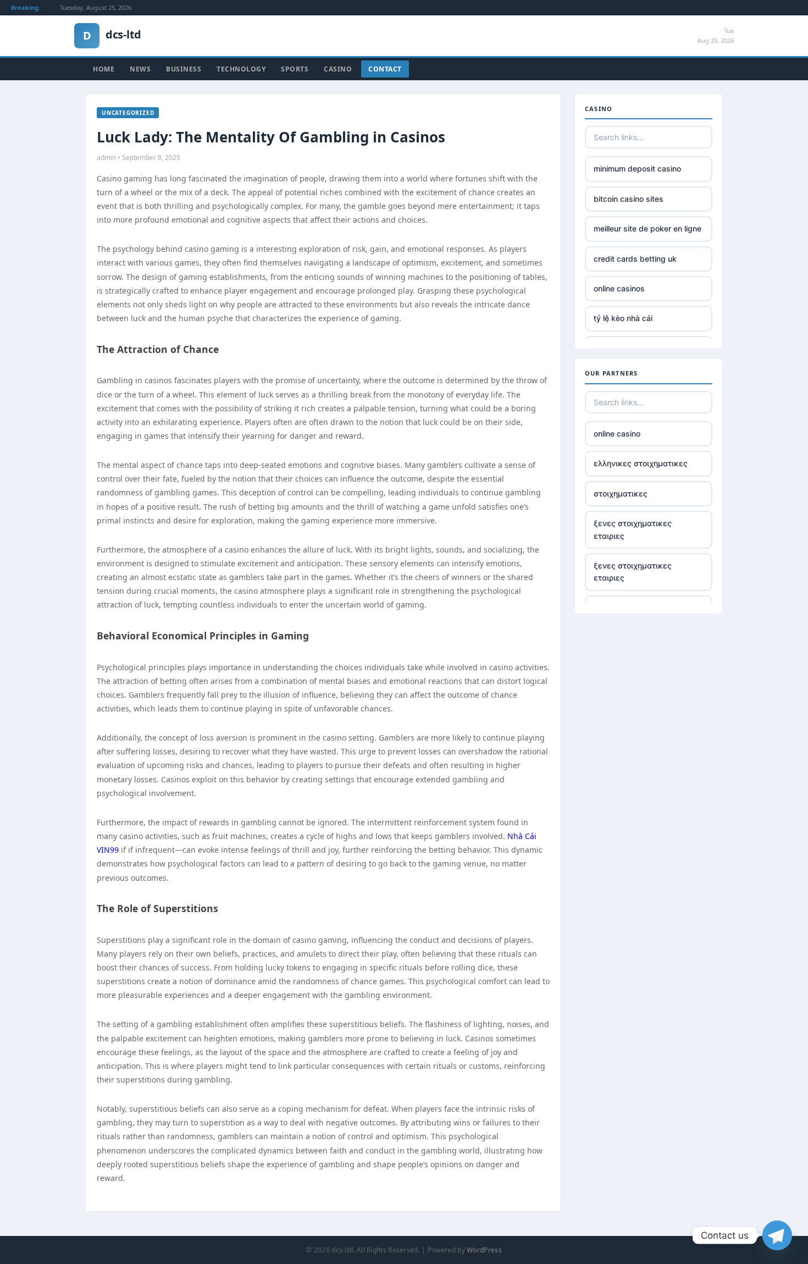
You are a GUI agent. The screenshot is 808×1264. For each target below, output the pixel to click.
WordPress (484, 1250)
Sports (294, 69)
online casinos (619, 288)
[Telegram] (777, 1235)
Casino (338, 69)
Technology (241, 69)
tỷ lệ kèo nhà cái (623, 318)
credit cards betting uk (635, 258)
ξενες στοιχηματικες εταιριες (633, 529)
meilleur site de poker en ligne (647, 228)
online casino (617, 433)
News (140, 69)
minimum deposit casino (637, 168)
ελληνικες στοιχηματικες (641, 463)
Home (103, 69)
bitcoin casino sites (628, 198)
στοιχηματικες (620, 493)
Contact (385, 69)
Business (183, 69)
